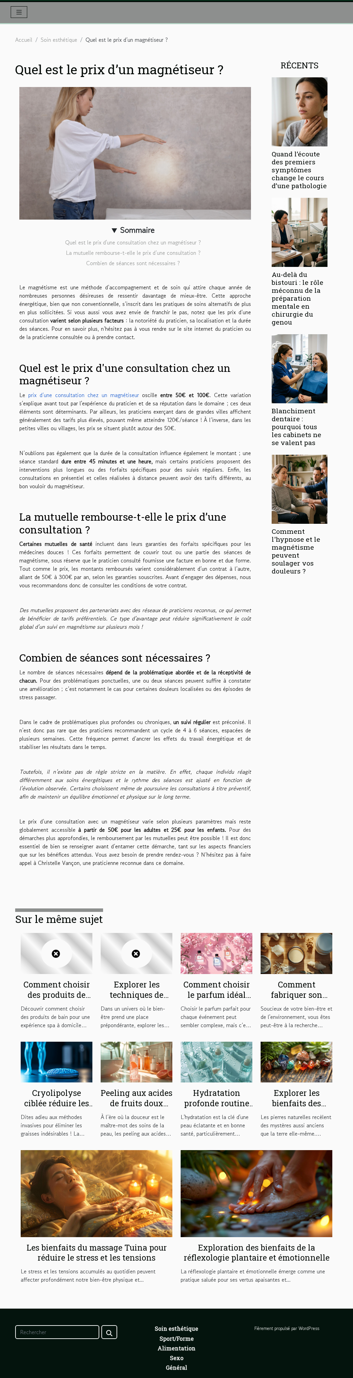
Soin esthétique (59, 40)
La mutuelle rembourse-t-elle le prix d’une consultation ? (133, 253)
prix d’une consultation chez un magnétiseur (83, 395)
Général (176, 1367)
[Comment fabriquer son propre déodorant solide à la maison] (296, 952)
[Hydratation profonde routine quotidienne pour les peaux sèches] (216, 1061)
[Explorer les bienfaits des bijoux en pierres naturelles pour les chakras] (296, 1061)
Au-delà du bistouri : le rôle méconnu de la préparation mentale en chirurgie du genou (297, 298)
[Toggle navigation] (19, 12)
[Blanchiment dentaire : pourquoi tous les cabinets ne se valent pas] (299, 368)
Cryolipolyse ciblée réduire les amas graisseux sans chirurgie (56, 1108)
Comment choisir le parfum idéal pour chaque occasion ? (216, 1000)
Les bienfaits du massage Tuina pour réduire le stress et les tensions (97, 1252)
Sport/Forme (177, 1338)
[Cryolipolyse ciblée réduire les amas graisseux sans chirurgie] (56, 1061)
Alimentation (176, 1348)
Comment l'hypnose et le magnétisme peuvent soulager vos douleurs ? (296, 551)
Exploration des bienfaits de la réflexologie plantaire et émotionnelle (257, 1252)
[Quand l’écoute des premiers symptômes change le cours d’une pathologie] (299, 111)
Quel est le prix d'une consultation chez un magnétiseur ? (133, 242)
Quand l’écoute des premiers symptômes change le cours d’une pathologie (299, 170)
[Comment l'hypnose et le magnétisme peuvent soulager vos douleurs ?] (299, 488)
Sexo (176, 1357)
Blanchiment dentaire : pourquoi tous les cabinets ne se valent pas (296, 426)
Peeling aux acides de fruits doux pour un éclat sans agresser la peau (136, 1108)
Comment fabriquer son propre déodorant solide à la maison (296, 1000)
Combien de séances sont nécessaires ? (133, 263)
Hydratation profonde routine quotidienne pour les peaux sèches (216, 1108)
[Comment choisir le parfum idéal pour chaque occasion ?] (216, 952)
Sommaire (137, 230)
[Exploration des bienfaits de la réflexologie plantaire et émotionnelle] (256, 1192)
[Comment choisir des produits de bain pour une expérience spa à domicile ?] (56, 952)
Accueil (23, 40)
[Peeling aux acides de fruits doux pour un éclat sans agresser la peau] (136, 1061)
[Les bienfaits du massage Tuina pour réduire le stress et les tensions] (96, 1192)
